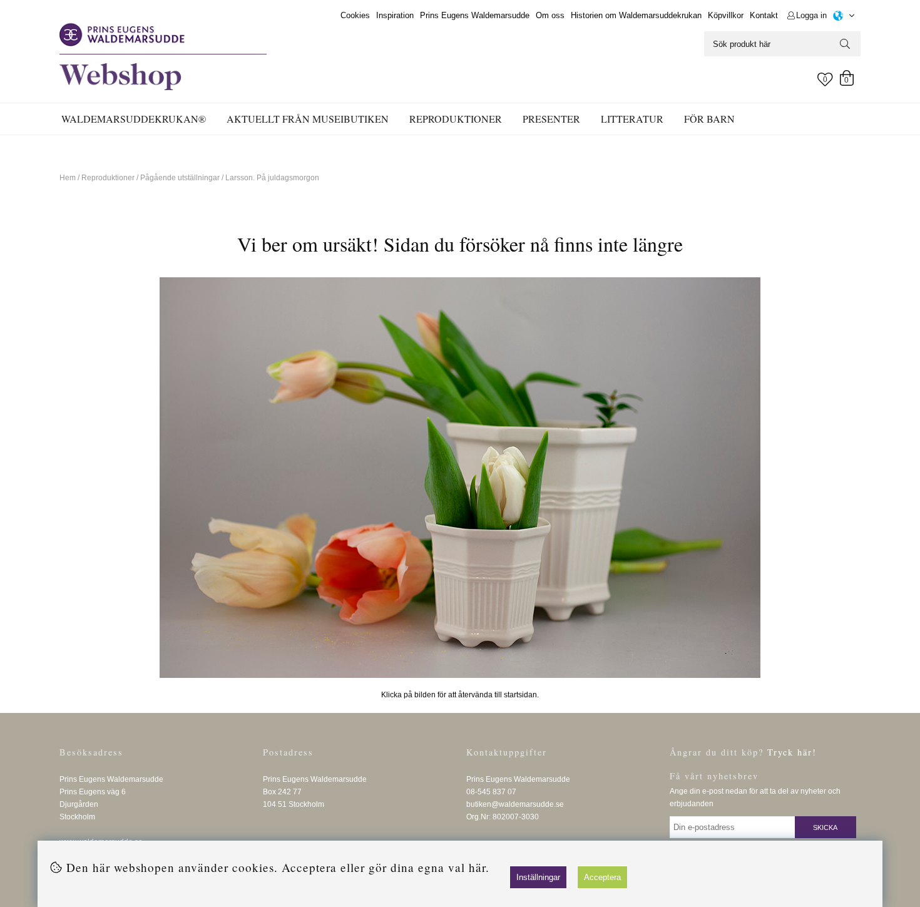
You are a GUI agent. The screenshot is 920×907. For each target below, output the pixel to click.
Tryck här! (792, 752)
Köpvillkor (726, 15)
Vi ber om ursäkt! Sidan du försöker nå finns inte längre (460, 243)
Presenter (551, 118)
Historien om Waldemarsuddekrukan (636, 15)
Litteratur (632, 118)
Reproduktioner (455, 118)
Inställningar (538, 877)
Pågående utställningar (180, 177)
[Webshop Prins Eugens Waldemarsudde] (460, 477)
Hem (67, 177)
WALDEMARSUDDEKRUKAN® (133, 118)
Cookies (355, 15)
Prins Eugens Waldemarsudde (474, 15)
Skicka (825, 827)
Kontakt (764, 15)
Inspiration (395, 15)
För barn (709, 118)
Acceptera (602, 877)
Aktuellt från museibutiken (308, 118)
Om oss (550, 15)
